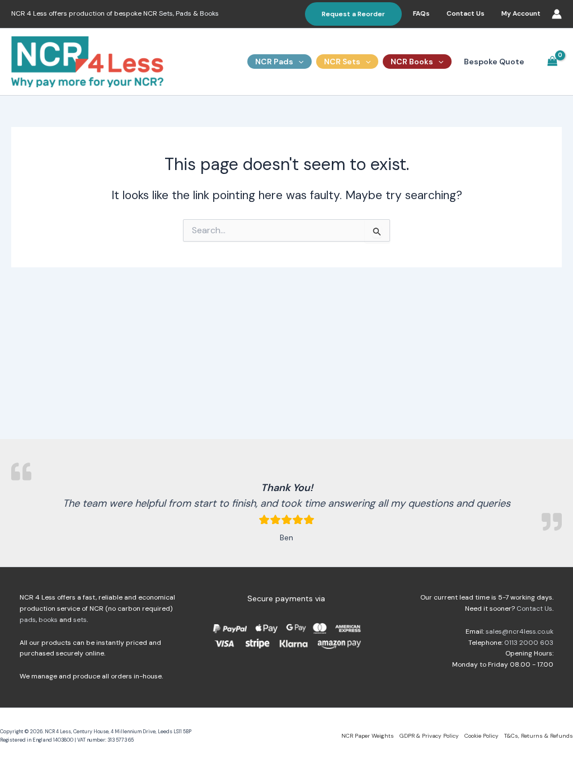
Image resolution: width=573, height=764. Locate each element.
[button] (353, 14)
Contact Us (466, 13)
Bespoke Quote (494, 61)
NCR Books (412, 61)
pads (28, 619)
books (48, 619)
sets (80, 619)
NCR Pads (274, 61)
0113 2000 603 (528, 642)
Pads (183, 13)
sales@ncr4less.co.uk (519, 631)
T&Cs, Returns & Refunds (538, 735)
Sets (166, 13)
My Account (521, 13)
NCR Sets (342, 61)
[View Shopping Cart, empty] (552, 62)
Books (209, 13)
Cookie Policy (481, 735)
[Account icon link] (557, 14)
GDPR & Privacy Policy (429, 735)
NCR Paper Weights (367, 735)
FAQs (421, 13)
